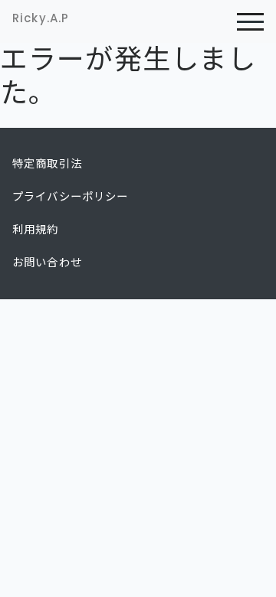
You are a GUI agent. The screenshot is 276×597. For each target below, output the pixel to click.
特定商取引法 (47, 163)
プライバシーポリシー (70, 196)
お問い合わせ (47, 262)
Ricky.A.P (40, 18)
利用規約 (35, 229)
